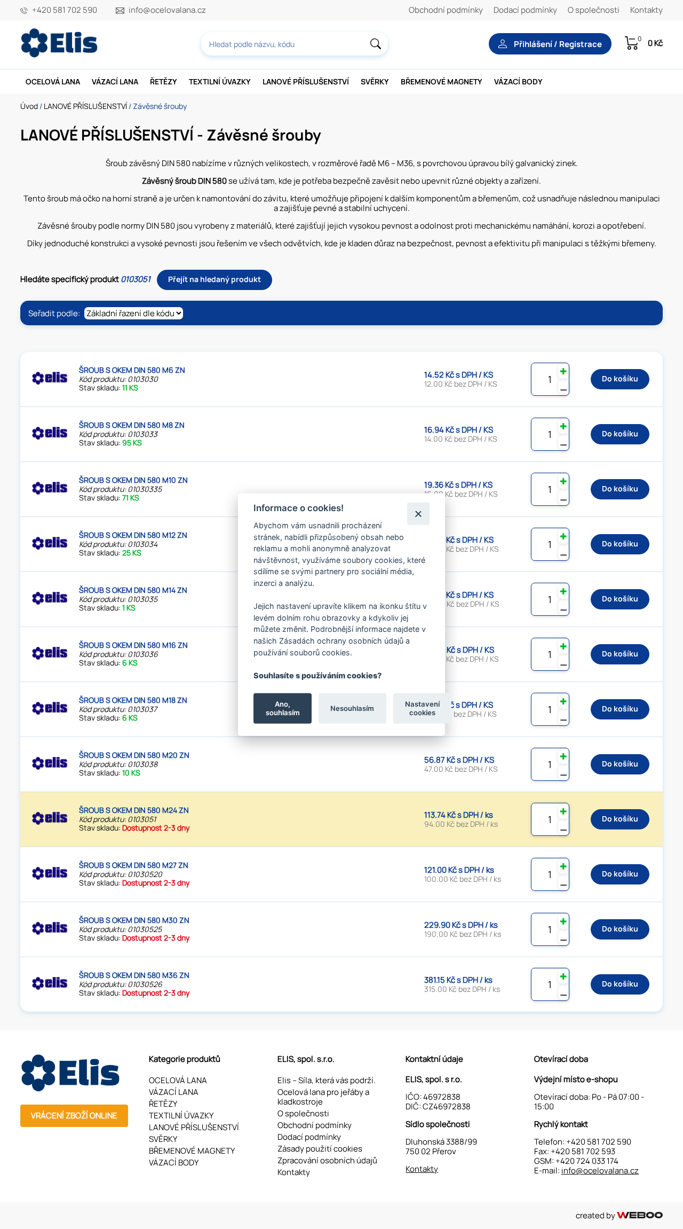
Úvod (29, 106)
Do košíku (620, 378)
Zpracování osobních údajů (327, 1160)
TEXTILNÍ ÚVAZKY (220, 81)
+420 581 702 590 (64, 10)
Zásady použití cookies (319, 1148)
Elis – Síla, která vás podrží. (326, 1080)
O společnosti (594, 9)
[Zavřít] (418, 514)
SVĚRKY (375, 81)
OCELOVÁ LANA (53, 81)
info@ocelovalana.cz (167, 10)
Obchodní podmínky (446, 9)
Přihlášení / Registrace (557, 44)
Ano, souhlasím (283, 708)
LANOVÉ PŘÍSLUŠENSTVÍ (306, 81)
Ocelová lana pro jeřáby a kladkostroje (323, 1096)
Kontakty (646, 9)
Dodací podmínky (525, 9)
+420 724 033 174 (586, 1161)
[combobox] (294, 44)
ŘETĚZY (163, 81)
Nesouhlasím (352, 708)
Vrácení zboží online (74, 1115)
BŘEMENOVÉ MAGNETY (441, 81)
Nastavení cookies (422, 708)
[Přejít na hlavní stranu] (60, 54)
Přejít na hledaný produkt (214, 279)
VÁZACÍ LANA (115, 81)
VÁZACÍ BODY (518, 81)
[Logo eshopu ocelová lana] (71, 1088)
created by (596, 1215)
